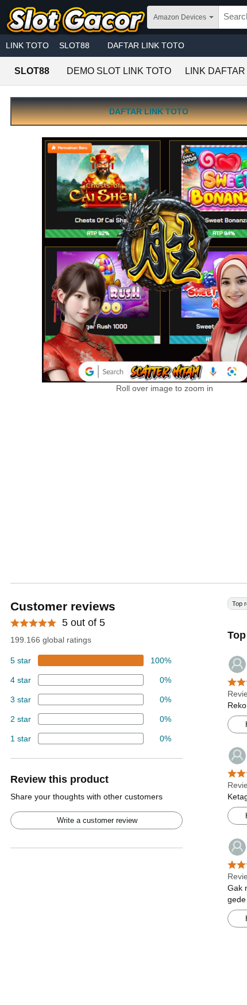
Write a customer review (97, 820)
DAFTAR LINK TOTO (145, 45)
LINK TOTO (27, 45)
